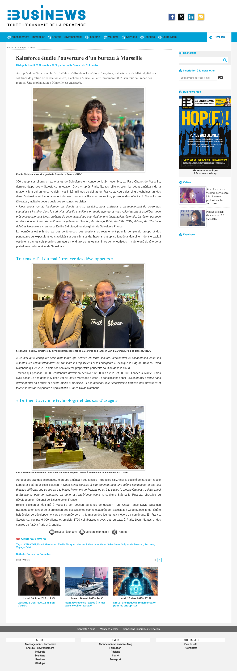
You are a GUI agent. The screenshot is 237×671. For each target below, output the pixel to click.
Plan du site (190, 644)
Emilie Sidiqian (66, 544)
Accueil (9, 47)
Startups (149, 37)
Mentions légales (109, 629)
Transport (115, 659)
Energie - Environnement (67, 37)
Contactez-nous (86, 629)
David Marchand (47, 544)
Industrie (94, 37)
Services (131, 37)
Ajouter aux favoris (33, 538)
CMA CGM (30, 544)
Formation (115, 647)
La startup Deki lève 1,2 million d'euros (36, 604)
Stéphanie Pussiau (132, 544)
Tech (32, 47)
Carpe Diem (169, 37)
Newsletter (191, 647)
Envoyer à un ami (65, 531)
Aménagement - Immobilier (28, 37)
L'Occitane (92, 544)
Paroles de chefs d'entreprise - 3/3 (215, 213)
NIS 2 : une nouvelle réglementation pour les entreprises (134, 604)
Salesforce (113, 544)
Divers (219, 37)
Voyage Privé (23, 547)
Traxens (149, 544)
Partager (122, 531)
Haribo (81, 544)
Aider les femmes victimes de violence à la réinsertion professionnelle (217, 194)
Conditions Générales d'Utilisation (141, 629)
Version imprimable (97, 531)
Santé (115, 655)
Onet (103, 544)
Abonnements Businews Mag (115, 644)
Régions (115, 651)
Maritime (112, 37)
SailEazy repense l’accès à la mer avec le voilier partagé (85, 604)
